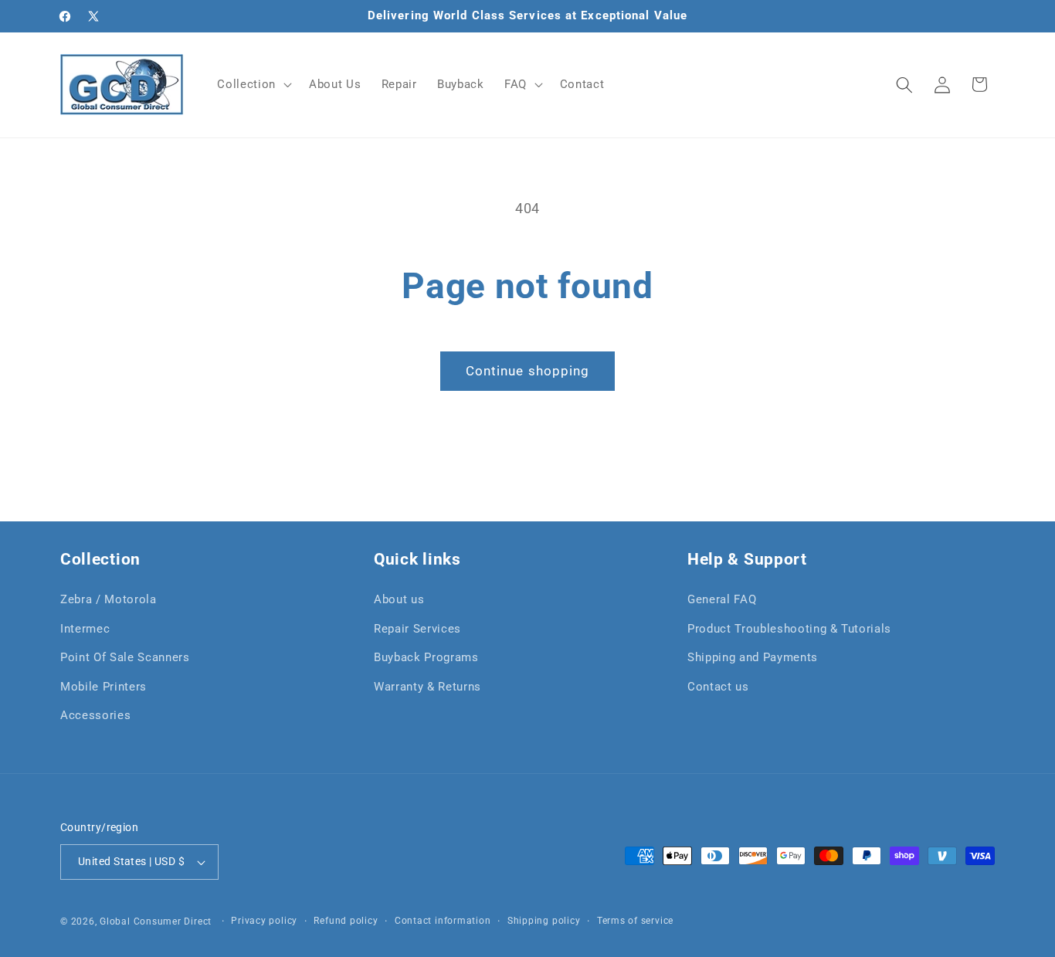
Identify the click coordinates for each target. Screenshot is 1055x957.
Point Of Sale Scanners (125, 657)
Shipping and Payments (752, 657)
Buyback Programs (426, 657)
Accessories (95, 715)
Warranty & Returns (427, 687)
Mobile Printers (103, 687)
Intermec (85, 629)
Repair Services (417, 629)
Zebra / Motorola (108, 599)
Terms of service (635, 920)
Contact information (443, 920)
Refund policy (346, 920)
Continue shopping (528, 371)
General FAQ (721, 599)
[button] (252, 85)
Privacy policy (264, 920)
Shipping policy (544, 920)
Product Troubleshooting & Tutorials (789, 629)
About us (399, 599)
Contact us (718, 687)
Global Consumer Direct (156, 921)
